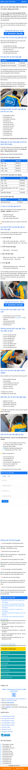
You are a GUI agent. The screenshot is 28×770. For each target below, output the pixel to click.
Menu (24, 1)
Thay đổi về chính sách (7, 731)
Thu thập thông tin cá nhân (8, 716)
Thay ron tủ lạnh (5, 670)
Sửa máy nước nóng (6, 677)
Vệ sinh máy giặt (5, 659)
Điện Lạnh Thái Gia (8, 1)
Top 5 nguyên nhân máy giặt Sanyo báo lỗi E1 (13, 616)
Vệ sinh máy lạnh (5, 652)
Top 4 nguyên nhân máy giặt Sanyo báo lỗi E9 (13, 604)
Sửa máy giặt (4, 663)
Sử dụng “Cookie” (6, 727)
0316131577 (8, 707)
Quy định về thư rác (6, 729)
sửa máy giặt (18, 317)
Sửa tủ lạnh (4, 666)
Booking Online (15, 33)
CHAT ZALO (21, 768)
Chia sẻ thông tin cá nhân (8, 720)
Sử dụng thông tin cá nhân (8, 718)
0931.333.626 (10, 702)
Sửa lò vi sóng (4, 674)
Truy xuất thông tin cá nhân (8, 722)
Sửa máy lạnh (4, 656)
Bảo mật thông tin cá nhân (8, 725)
